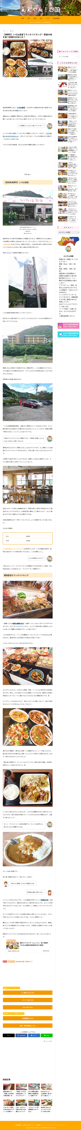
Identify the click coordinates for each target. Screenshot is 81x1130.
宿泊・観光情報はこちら (28, 1026)
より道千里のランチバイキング (13, 549)
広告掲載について (40, 1125)
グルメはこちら (28, 1007)
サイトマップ (49, 1125)
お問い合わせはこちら (28, 1125)
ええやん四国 (68, 256)
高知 (5, 961)
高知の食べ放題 (21, 961)
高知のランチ (29, 961)
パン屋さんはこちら (27, 993)
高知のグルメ (12, 961)
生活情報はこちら (27, 1018)
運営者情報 (18, 1125)
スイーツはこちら (27, 1000)
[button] (77, 56)
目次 (25, 174)
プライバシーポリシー (59, 1125)
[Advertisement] (28, 92)
